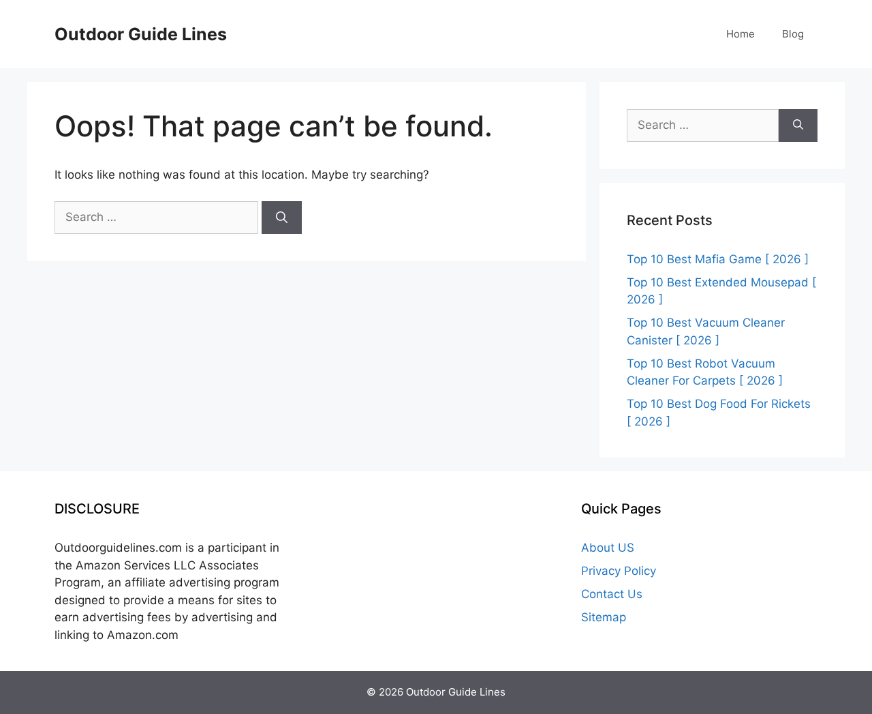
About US (607, 547)
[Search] (282, 217)
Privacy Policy (618, 571)
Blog (793, 33)
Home (740, 33)
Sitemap (603, 617)
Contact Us (611, 594)
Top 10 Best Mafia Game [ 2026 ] (718, 259)
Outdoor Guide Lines (140, 34)
